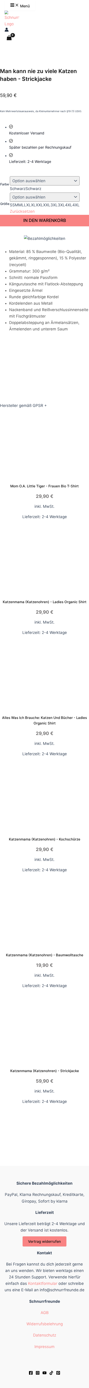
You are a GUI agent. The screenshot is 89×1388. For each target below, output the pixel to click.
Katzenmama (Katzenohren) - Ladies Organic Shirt (44, 602)
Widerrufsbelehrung (44, 1324)
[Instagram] (38, 1373)
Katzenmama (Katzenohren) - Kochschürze (44, 839)
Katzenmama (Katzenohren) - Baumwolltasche (44, 955)
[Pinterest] (58, 1373)
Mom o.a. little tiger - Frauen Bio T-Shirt (44, 486)
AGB (45, 1312)
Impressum (44, 1346)
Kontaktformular (42, 1283)
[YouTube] (44, 1373)
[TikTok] (51, 1373)
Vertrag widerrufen (44, 1241)
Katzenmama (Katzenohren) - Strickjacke (44, 1071)
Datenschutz (44, 1335)
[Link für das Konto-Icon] (7, 30)
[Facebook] (31, 1373)
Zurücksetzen (22, 211)
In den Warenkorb (44, 220)
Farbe (4, 184)
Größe (4, 204)
